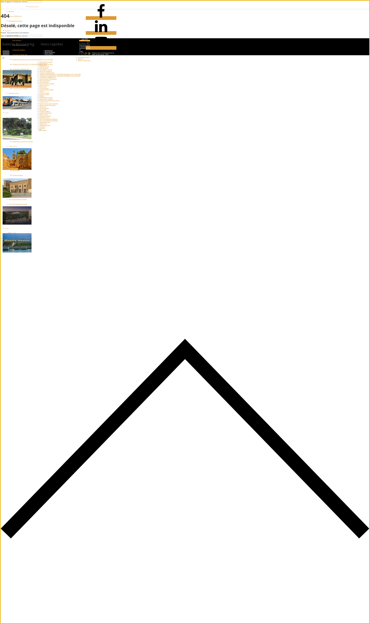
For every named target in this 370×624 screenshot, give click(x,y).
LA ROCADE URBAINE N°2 (47, 77)
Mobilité (41, 96)
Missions (11, 11)
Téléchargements (44, 125)
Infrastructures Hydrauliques (48, 79)
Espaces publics (44, 94)
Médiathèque (49, 50)
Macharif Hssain (44, 117)
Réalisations (8, 30)
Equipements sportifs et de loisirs (49, 100)
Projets (41, 91)
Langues (42, 128)
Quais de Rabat (44, 82)
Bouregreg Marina (44, 80)
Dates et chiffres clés (15, 16)
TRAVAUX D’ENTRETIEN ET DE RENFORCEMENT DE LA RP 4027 (60, 76)
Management (43, 63)
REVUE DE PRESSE (15, 9)
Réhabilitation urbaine (46, 97)
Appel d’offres (49, 54)
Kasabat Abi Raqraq (45, 113)
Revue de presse (50, 52)
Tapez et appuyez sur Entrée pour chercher (14, 2)
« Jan (81, 51)
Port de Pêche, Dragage (46, 83)
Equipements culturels (46, 99)
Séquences (42, 106)
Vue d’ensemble (44, 108)
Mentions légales (50, 57)
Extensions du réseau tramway (48, 103)
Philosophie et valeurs (15, 21)
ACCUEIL (12, 7)
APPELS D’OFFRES (15, 11)
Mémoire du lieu (44, 85)
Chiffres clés (43, 123)
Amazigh (43, 130)
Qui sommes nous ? (33, 6)
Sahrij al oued (43, 114)
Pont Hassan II (43, 68)
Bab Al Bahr (42, 110)
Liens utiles (48, 55)
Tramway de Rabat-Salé (46, 73)
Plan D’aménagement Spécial (48, 119)
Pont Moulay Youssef (45, 69)
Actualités (42, 127)
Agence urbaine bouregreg (47, 105)
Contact (47, 58)
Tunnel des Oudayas (45, 71)
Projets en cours (44, 93)
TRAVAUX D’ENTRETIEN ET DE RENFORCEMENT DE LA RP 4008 (60, 74)
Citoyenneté (43, 86)
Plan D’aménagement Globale (48, 120)
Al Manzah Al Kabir (45, 116)
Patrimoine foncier (44, 122)
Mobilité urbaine (44, 66)
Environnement (44, 88)
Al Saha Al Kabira (44, 111)
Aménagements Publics (46, 90)
